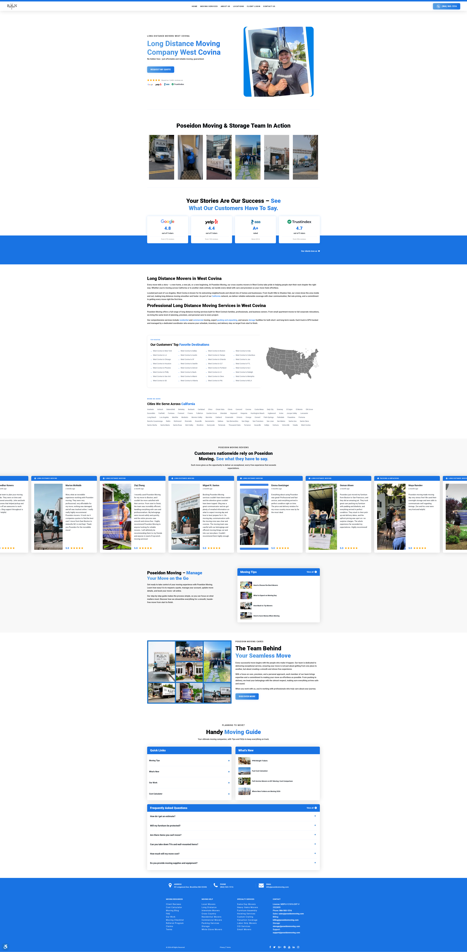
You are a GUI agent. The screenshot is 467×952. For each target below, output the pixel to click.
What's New (154, 771)
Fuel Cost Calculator (260, 771)
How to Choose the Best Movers (265, 585)
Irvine (281, 413)
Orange (248, 417)
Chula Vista (220, 409)
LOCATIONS (238, 6)
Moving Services (209, 6)
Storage (206, 926)
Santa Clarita (152, 425)
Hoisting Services (246, 914)
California (216, 296)
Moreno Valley (197, 417)
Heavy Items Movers (247, 907)
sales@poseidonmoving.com (291, 914)
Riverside (188, 421)
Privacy (222, 947)
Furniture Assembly (247, 910)
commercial (198, 320)
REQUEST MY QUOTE (161, 69)
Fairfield (161, 413)
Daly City (270, 409)
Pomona (302, 417)
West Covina (305, 425)
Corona (248, 409)
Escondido (151, 413)
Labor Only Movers (247, 923)
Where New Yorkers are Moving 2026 (266, 791)
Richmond (177, 421)
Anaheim (150, 409)
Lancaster (304, 413)
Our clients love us (309, 251)
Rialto (168, 421)
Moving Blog (172, 910)
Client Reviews (173, 904)
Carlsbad (201, 409)
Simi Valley (189, 425)
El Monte (299, 409)
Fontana (171, 413)
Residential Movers (211, 917)
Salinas (220, 421)
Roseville (198, 421)
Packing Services (210, 923)
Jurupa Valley (292, 413)
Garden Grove (211, 413)
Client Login (253, 6)
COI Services (243, 926)
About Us (225, 6)
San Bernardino (232, 421)
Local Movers (209, 904)
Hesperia (244, 413)
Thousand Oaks (235, 425)
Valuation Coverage (247, 920)
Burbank (191, 409)
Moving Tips (154, 760)
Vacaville (257, 425)
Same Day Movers (246, 904)
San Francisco (258, 421)
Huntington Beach (257, 413)
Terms (169, 929)
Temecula (221, 425)
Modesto (184, 417)
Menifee (175, 417)
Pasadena (291, 417)
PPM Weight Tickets (260, 761)
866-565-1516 (285, 910)
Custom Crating (245, 917)
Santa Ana (292, 421)
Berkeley (181, 409)
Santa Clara (304, 421)
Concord (239, 409)
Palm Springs (269, 417)
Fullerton (199, 413)
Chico (210, 409)
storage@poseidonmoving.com (286, 926)
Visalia (295, 425)
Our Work (153, 782)
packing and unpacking (227, 320)
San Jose (270, 421)
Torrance (247, 425)
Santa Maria (165, 425)
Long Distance (209, 907)
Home (194, 6)
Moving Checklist (175, 920)
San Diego (245, 421)
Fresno (190, 413)
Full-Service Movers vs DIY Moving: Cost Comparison (272, 781)
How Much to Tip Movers (262, 606)
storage (251, 320)
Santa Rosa (177, 425)
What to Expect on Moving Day (265, 595)
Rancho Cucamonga (155, 421)
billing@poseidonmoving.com (286, 920)
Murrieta (209, 417)
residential (184, 320)
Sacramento (209, 421)
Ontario (239, 417)
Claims (169, 926)
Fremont (181, 413)
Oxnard (257, 417)
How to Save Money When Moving (266, 616)
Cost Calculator (155, 794)
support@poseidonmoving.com (286, 932)
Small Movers (244, 929)
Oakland (219, 417)
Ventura (276, 425)
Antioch (160, 409)
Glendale (223, 413)
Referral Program (175, 923)
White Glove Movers (212, 929)
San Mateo (281, 421)
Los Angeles (164, 417)
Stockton (200, 425)
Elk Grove (309, 409)
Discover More (247, 696)
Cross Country (209, 914)
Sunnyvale (211, 425)
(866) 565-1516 (449, 6)
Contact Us (269, 6)
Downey (280, 409)
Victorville (285, 425)
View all (310, 572)
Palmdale (280, 417)
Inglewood (272, 413)
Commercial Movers (212, 920)
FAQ (168, 914)
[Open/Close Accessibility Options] (5, 946)
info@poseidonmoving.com (277, 887)
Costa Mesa (259, 409)
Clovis (230, 409)
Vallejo (266, 425)
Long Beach (151, 417)
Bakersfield (170, 409)
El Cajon (289, 409)
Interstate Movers (211, 910)
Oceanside (229, 417)
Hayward (233, 413)
